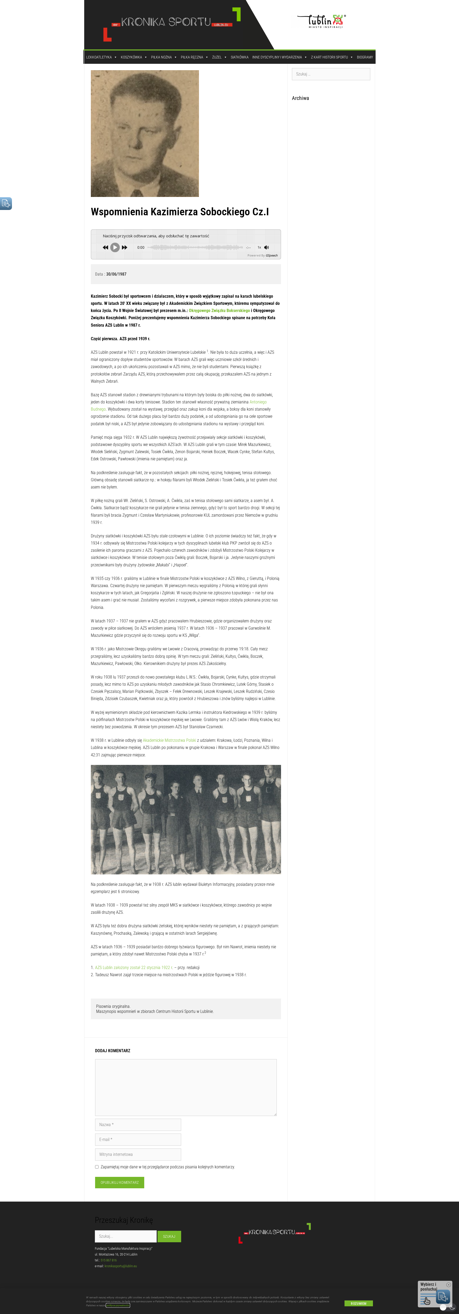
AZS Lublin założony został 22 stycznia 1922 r (133, 967)
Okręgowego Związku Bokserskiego (219, 310)
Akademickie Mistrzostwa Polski (169, 740)
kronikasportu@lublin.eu (121, 1266)
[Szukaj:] (331, 74)
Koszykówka (131, 57)
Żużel (217, 57)
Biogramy (365, 57)
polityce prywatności (118, 1305)
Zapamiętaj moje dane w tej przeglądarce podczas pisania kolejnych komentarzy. (168, 1166)
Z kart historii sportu (329, 57)
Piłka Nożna (161, 57)
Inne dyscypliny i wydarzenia (277, 57)
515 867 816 (109, 1260)
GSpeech (272, 255)
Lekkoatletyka (99, 57)
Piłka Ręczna (192, 57)
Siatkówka (240, 57)
